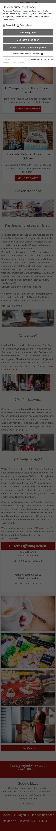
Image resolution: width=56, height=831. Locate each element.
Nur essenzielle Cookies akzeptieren (28, 47)
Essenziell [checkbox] (10, 25)
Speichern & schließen (28, 40)
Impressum (48, 59)
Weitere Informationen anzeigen (27, 53)
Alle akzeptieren (28, 32)
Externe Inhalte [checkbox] (26, 25)
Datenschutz (36, 59)
